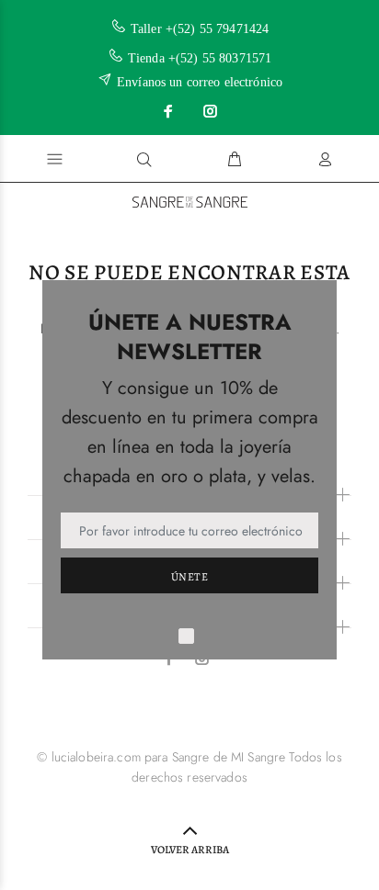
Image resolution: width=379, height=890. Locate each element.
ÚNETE (189, 576)
